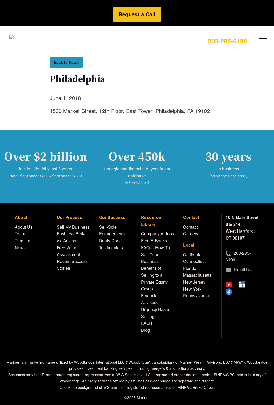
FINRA (219, 374)
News (20, 248)
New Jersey (194, 282)
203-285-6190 (227, 40)
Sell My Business (73, 227)
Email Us (243, 269)
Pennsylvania (196, 296)
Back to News (66, 62)
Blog (145, 330)
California (192, 254)
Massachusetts (197, 275)
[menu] (263, 36)
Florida (189, 268)
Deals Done (110, 241)
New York (192, 289)
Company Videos (157, 234)
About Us (23, 227)
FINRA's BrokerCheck (196, 387)
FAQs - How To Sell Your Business (155, 254)
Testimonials (111, 248)
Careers (190, 234)
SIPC (230, 374)
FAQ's (147, 323)
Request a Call (137, 14)
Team (20, 234)
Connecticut (194, 261)
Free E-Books (154, 241)
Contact (190, 227)
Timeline (23, 241)
